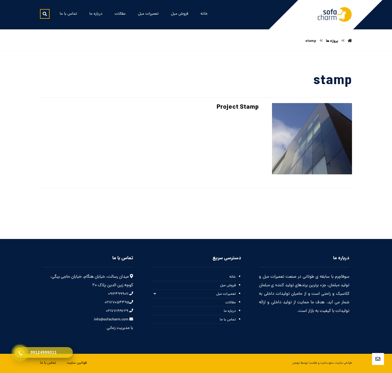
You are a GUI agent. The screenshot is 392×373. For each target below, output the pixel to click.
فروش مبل (228, 285)
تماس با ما (228, 320)
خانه (232, 277)
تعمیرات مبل (226, 294)
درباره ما (230, 311)
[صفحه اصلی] (350, 41)
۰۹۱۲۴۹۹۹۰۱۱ (118, 294)
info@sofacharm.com (111, 320)
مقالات (230, 302)
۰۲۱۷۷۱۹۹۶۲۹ (117, 311)
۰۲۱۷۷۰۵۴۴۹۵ (117, 302)
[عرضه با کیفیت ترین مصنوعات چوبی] (334, 14)
